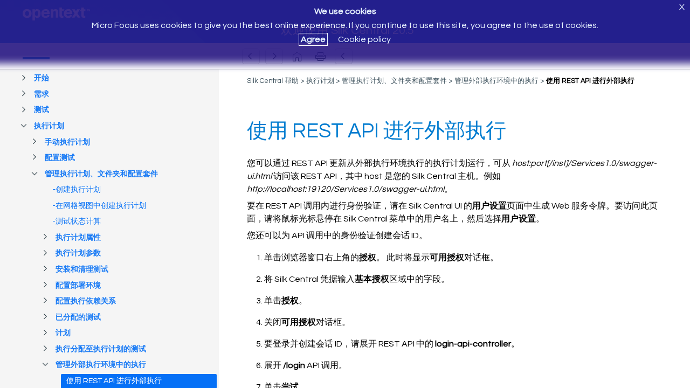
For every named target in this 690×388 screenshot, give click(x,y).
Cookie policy (364, 39)
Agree (313, 39)
